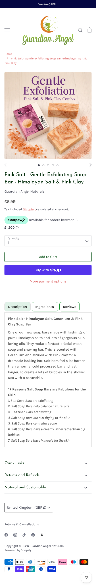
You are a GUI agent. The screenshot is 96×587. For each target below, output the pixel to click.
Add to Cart (48, 257)
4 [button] (53, 165)
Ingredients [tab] (45, 307)
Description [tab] (17, 307)
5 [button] (57, 165)
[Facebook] (6, 534)
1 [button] (39, 165)
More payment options (48, 281)
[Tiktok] (24, 534)
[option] (48, 115)
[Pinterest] (33, 534)
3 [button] (48, 165)
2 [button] (43, 165)
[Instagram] (15, 534)
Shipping (29, 209)
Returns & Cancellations (21, 524)
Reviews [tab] (69, 307)
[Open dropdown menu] (86, 463)
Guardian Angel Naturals (24, 191)
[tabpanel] (48, 379)
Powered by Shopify (17, 550)
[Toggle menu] (7, 30)
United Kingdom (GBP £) (26, 507)
